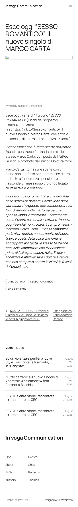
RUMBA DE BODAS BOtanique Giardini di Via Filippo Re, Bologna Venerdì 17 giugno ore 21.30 (27, 315)
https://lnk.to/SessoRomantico (35, 129)
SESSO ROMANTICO (41, 281)
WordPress (66, 500)
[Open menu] (70, 6)
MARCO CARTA (16, 281)
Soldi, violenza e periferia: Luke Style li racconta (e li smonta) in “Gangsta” (28, 362)
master (22, 105)
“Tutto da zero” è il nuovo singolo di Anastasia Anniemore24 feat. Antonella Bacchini (31, 380)
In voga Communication (23, 5)
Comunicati (35, 105)
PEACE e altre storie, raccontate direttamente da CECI (29, 398)
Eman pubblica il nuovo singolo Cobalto (62, 315)
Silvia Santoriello (16, 288)
